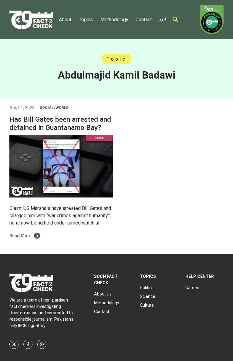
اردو (162, 18)
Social (47, 108)
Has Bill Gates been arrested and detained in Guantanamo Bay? (60, 123)
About (65, 19)
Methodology (114, 19)
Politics (147, 287)
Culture (147, 305)
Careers (193, 287)
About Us (103, 294)
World (62, 108)
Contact (144, 19)
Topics (86, 19)
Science (147, 296)
